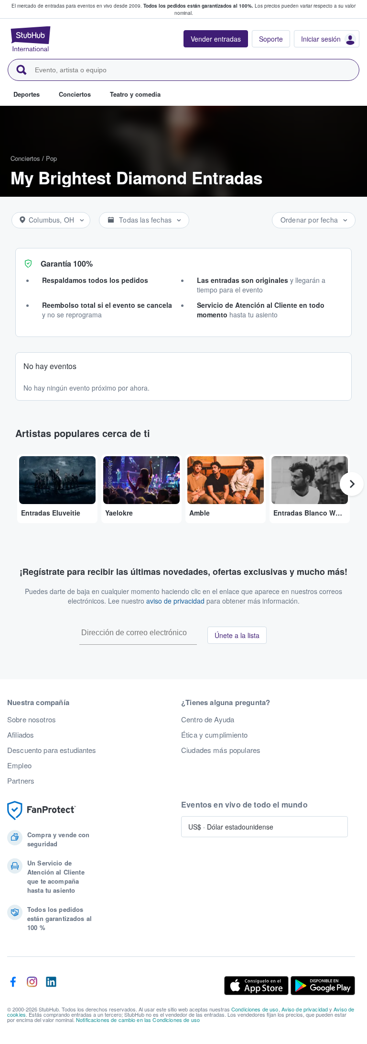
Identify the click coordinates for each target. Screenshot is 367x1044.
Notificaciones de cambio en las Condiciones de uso (138, 1019)
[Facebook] (13, 985)
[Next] (352, 484)
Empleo (19, 765)
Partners (20, 781)
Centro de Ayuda (207, 719)
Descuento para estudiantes (52, 750)
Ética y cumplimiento (214, 735)
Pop (51, 158)
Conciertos (25, 158)
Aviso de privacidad (304, 1009)
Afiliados (20, 735)
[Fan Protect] (41, 810)
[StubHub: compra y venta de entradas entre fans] (31, 38)
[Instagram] (32, 985)
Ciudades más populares (220, 750)
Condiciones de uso (255, 1009)
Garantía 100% (67, 263)
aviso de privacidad (175, 601)
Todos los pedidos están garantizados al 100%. (198, 5)
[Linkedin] (51, 985)
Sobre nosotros (31, 719)
